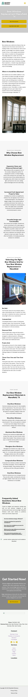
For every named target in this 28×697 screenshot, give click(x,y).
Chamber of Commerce (14, 636)
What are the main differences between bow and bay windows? (14, 530)
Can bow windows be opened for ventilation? (12, 522)
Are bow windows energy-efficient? (13, 518)
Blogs (14, 651)
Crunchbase (14, 639)
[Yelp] (14, 642)
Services (14, 650)
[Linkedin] (11, 642)
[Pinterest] (17, 642)
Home (14, 648)
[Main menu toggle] (25, 3)
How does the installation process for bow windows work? (13, 526)
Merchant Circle (14, 634)
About (14, 655)
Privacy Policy (14, 690)
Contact (14, 653)
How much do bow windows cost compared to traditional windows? (13, 534)
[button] (14, 518)
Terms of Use (14, 693)
